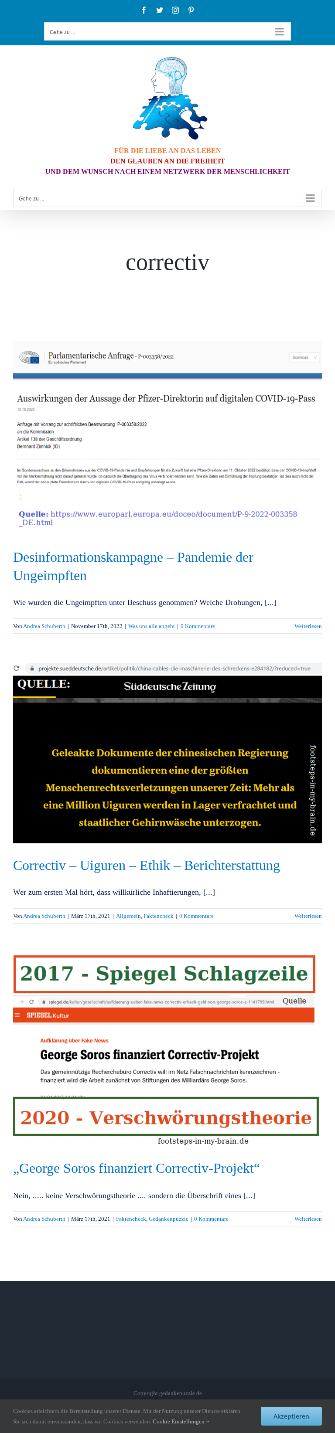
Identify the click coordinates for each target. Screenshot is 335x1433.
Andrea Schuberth (44, 626)
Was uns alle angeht (151, 626)
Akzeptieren (291, 1416)
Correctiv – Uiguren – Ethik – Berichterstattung (146, 865)
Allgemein (128, 916)
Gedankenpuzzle (168, 1219)
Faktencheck (159, 916)
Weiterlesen (308, 626)
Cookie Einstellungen (179, 1421)
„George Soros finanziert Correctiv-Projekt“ (136, 1168)
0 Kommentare (198, 626)
